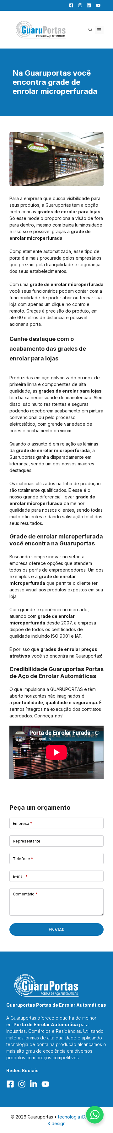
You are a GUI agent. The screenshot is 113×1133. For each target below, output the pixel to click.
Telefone (23, 858)
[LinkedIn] (87, 5)
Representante (26, 841)
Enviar (57, 929)
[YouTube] (96, 5)
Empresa (22, 823)
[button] (90, 30)
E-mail (20, 876)
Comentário (25, 894)
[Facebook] (69, 5)
